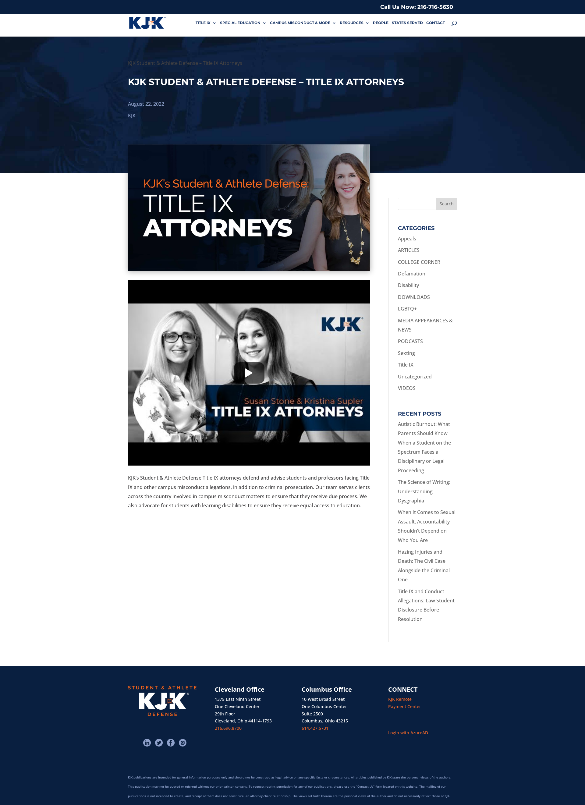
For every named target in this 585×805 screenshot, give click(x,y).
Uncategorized (415, 376)
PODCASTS (410, 341)
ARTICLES (409, 250)
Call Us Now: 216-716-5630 (416, 7)
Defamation (411, 273)
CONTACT (435, 23)
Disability (408, 285)
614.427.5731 (315, 728)
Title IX (405, 364)
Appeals (407, 238)
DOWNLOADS (414, 297)
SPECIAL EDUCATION (240, 23)
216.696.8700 (228, 728)
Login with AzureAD (408, 733)
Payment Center (404, 706)
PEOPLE (380, 23)
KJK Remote (400, 699)
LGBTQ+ (407, 308)
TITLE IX (203, 23)
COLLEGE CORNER (419, 262)
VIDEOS (407, 388)
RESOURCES (351, 23)
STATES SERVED (407, 23)
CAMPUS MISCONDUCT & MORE (300, 23)
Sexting (406, 353)
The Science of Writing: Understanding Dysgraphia (424, 491)
